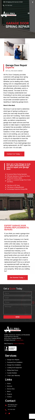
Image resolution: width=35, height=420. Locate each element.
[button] (28, 13)
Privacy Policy (19, 340)
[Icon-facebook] (32, 2)
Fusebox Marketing (18, 343)
